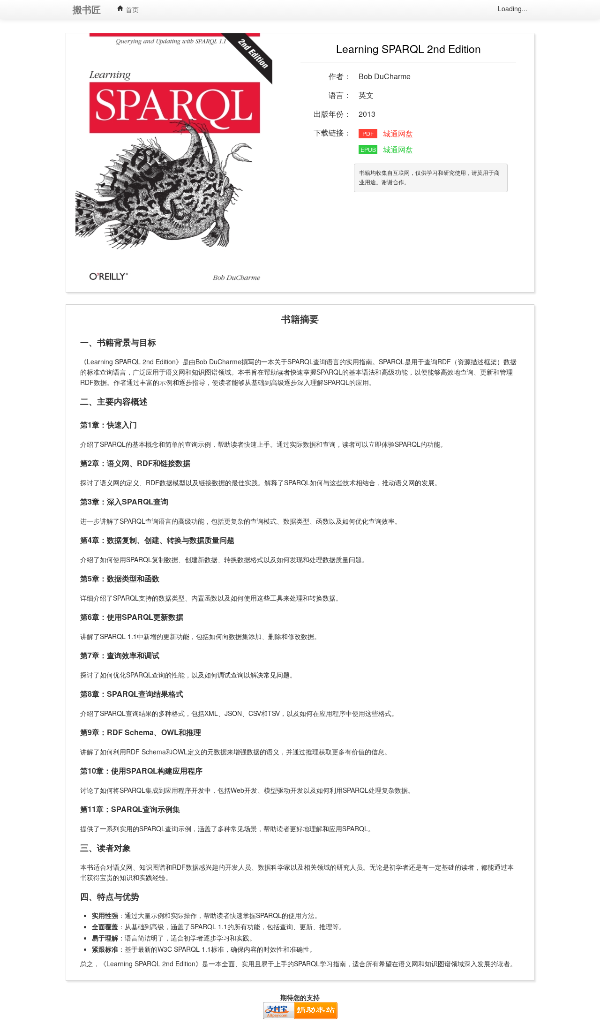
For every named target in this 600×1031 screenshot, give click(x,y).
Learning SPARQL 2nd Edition (408, 48)
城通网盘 (398, 133)
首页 (131, 9)
